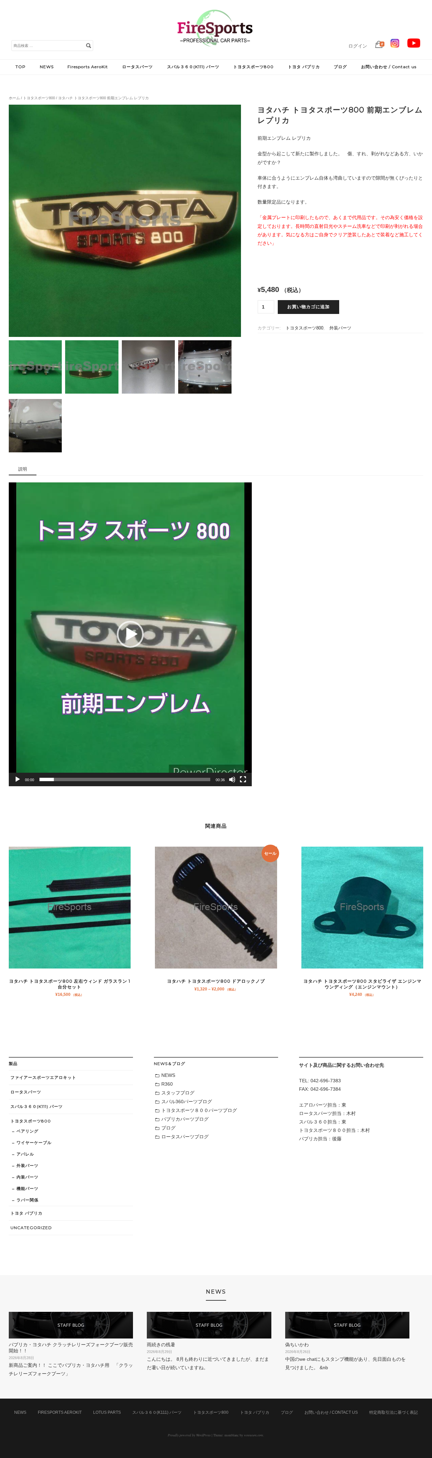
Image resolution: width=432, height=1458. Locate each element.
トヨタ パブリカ (304, 66)
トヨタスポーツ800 (253, 66)
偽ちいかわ (297, 1344)
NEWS (47, 66)
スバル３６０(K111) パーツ (193, 66)
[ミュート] (232, 779)
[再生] (17, 779)
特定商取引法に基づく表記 (393, 1412)
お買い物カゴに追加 (308, 306)
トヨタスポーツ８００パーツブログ (199, 1110)
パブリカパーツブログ (185, 1119)
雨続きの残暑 (161, 1344)
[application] (130, 634)
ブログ (340, 66)
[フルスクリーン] (243, 779)
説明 (22, 469)
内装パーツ (27, 1176)
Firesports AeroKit (88, 66)
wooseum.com (253, 1435)
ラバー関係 (27, 1199)
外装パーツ (340, 328)
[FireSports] (215, 52)
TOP (21, 66)
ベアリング (27, 1131)
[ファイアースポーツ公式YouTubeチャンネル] (413, 46)
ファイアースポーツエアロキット (43, 1077)
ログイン (357, 46)
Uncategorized (31, 1227)
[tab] (22, 470)
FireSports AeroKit (60, 1412)
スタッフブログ (177, 1092)
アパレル (25, 1154)
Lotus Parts (107, 1412)
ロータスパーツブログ (185, 1136)
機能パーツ (27, 1188)
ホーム (14, 98)
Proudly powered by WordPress (189, 1435)
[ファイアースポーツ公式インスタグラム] (394, 46)
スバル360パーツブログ (186, 1101)
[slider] (124, 779)
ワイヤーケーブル (34, 1142)
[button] (130, 634)
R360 (167, 1084)
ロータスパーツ (137, 66)
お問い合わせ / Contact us (388, 66)
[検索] (88, 45)
